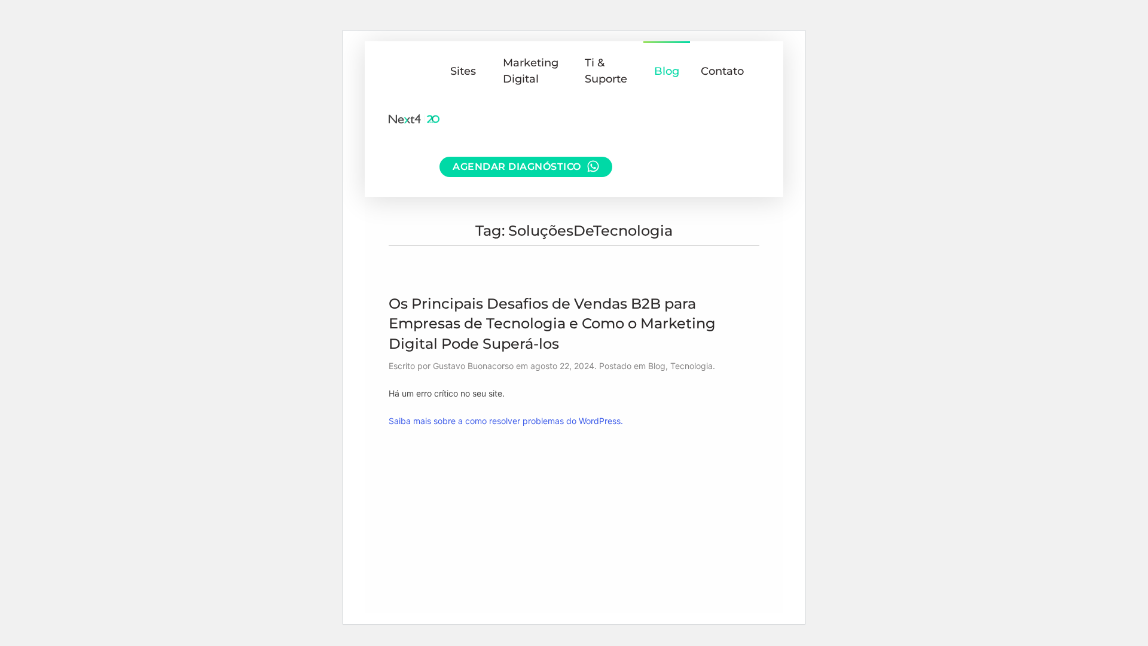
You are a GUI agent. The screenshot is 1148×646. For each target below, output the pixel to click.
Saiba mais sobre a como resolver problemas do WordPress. (506, 421)
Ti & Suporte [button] (606, 71)
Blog (666, 71)
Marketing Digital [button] (530, 71)
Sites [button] (463, 71)
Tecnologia (691, 366)
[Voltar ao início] (414, 119)
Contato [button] (722, 71)
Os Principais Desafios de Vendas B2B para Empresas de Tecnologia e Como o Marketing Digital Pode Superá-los (552, 323)
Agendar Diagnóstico (517, 166)
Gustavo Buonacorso (473, 366)
